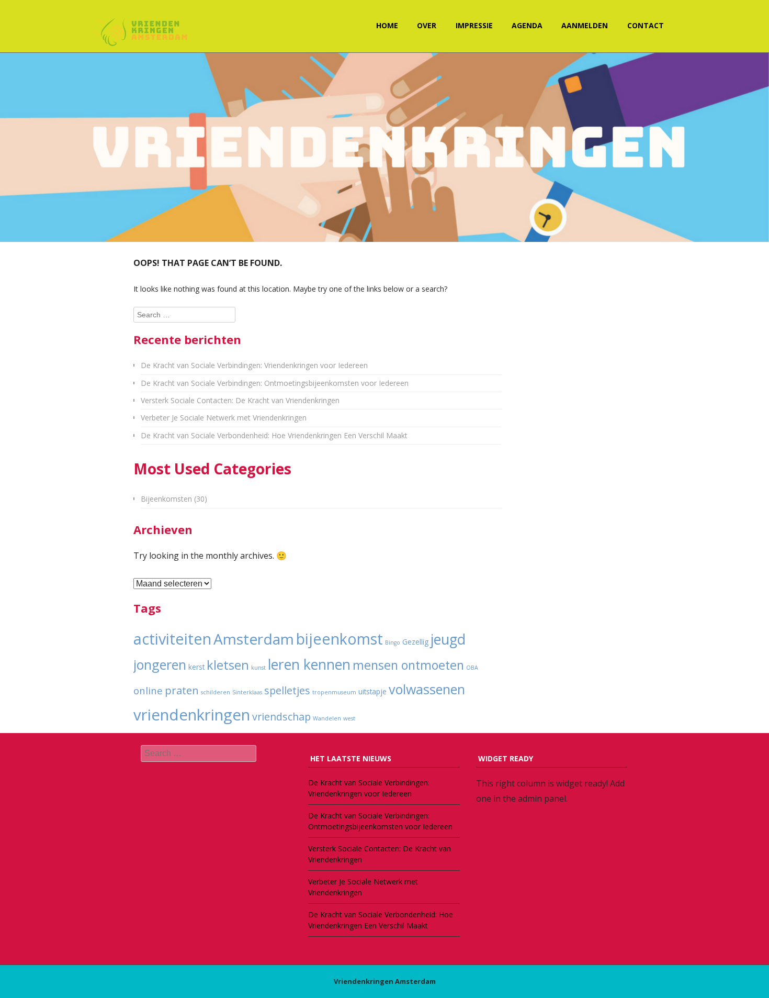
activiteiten (172, 639)
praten (182, 690)
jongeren (159, 664)
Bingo (392, 642)
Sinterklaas (247, 692)
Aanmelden (584, 25)
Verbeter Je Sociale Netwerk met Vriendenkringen (224, 418)
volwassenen (427, 689)
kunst (258, 667)
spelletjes (287, 690)
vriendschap (281, 716)
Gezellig (415, 642)
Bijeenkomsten (166, 499)
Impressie (474, 25)
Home (387, 25)
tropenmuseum (334, 692)
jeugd (448, 639)
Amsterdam (253, 639)
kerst (196, 667)
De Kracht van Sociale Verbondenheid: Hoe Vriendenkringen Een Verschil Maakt (274, 435)
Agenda (527, 25)
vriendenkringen (191, 714)
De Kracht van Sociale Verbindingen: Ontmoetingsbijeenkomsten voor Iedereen (275, 383)
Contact (645, 25)
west (349, 718)
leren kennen (309, 664)
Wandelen (327, 718)
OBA (472, 667)
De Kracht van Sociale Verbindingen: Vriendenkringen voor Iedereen (254, 365)
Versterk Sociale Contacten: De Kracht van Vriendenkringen (240, 400)
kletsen (228, 665)
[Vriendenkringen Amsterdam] (141, 31)
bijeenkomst (339, 639)
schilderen (215, 692)
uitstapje (372, 691)
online (148, 690)
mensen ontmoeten (408, 665)
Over (426, 25)
